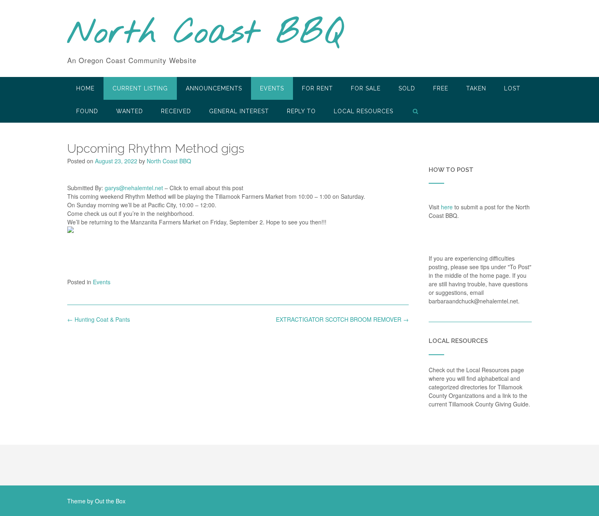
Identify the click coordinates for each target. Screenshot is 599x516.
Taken (476, 88)
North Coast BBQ (205, 34)
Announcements (214, 88)
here (447, 207)
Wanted (129, 111)
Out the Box (110, 501)
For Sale (366, 88)
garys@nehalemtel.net (134, 188)
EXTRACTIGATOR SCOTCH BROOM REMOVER (342, 319)
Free (440, 88)
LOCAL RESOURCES (363, 111)
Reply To (301, 111)
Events (272, 88)
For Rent (317, 88)
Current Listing (140, 88)
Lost (512, 88)
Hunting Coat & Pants (98, 319)
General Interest (239, 111)
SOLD (407, 88)
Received (176, 111)
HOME (85, 88)
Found (87, 111)
